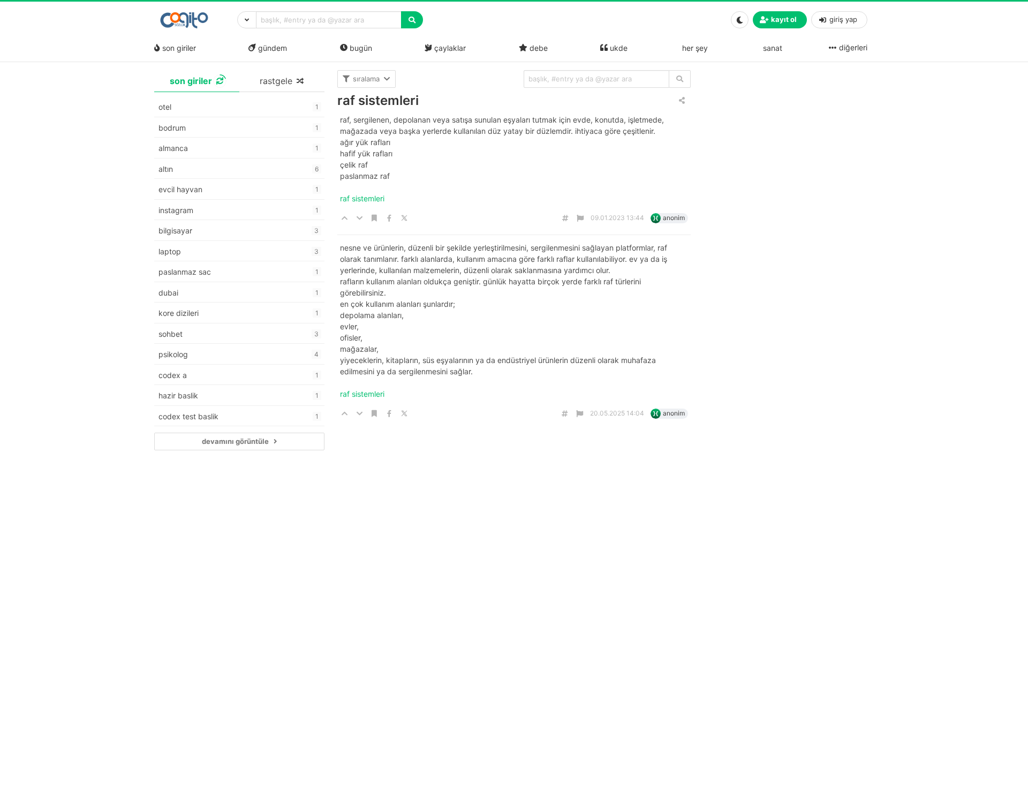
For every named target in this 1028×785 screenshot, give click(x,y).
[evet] (680, 79)
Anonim (674, 218)
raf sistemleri (378, 100)
